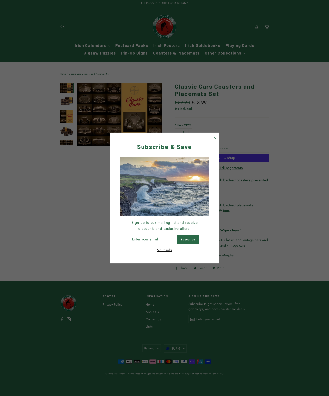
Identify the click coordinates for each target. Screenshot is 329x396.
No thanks (164, 250)
